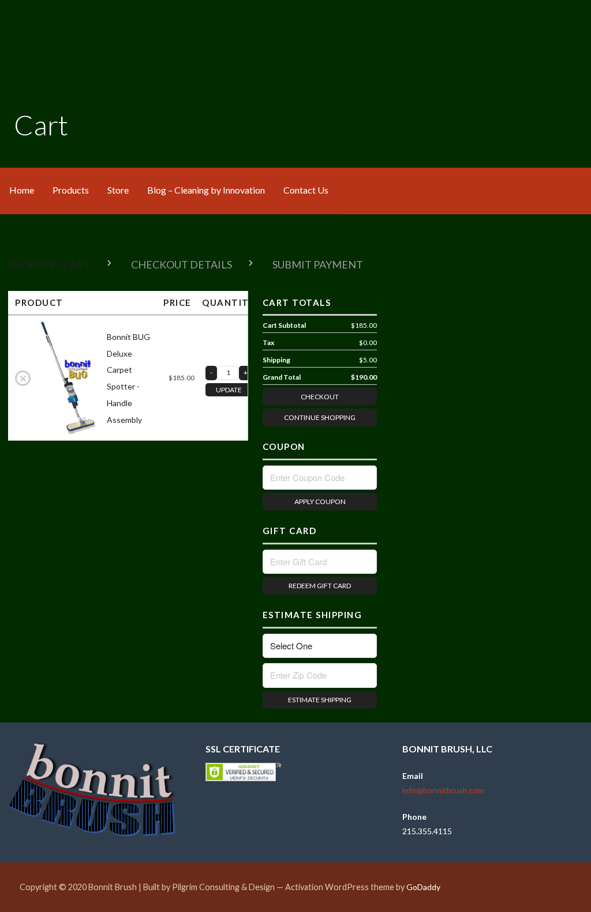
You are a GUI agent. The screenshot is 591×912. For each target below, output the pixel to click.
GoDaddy (423, 887)
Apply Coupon (320, 501)
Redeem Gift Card (320, 585)
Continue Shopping (320, 417)
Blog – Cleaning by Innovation (206, 189)
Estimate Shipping (319, 699)
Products (71, 189)
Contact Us (305, 189)
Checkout (320, 396)
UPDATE (229, 389)
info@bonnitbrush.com (443, 790)
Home (21, 189)
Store (118, 189)
